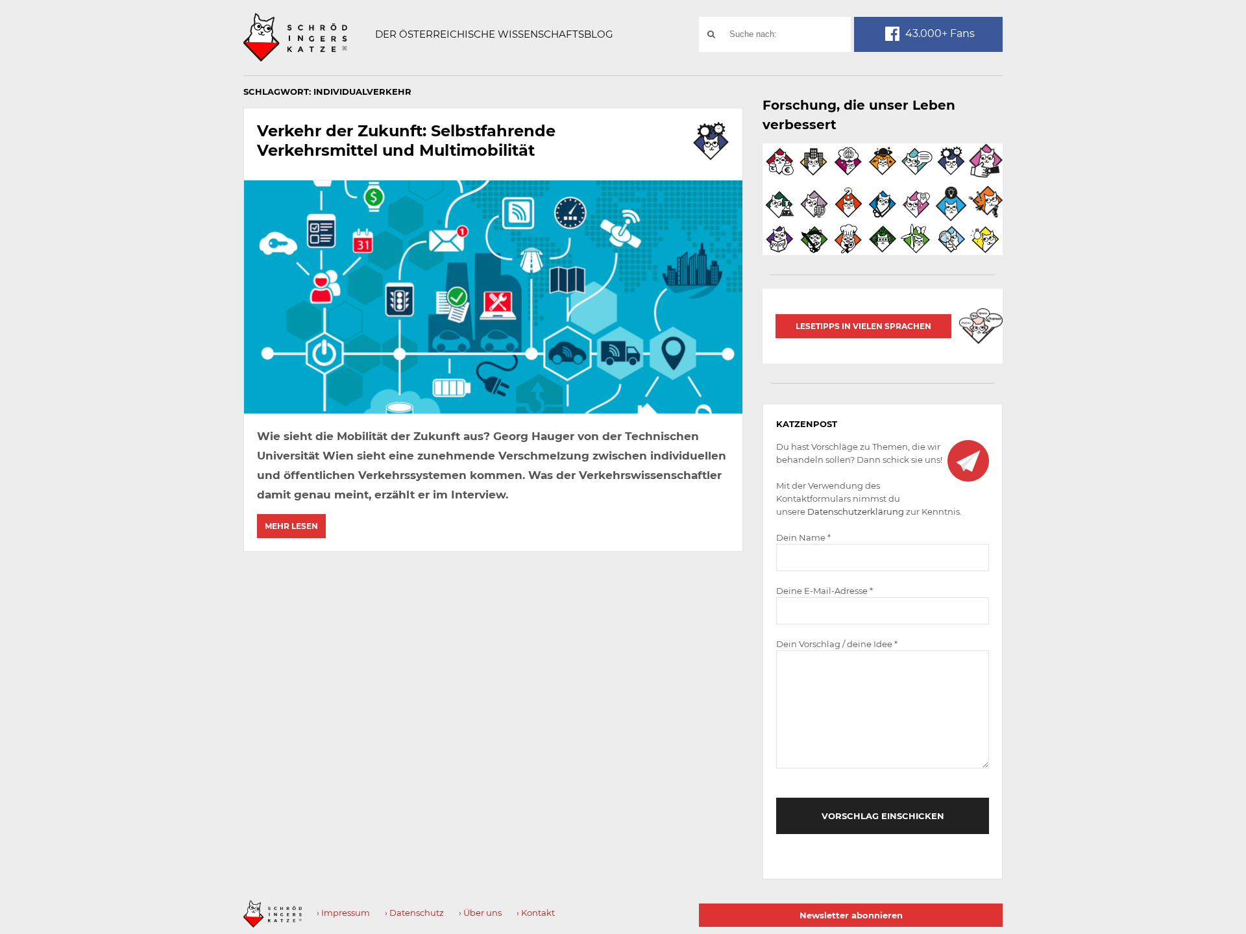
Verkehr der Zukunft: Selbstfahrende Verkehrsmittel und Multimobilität (406, 140)
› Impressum (343, 912)
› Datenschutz (414, 912)
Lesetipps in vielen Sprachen (863, 326)
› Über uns (480, 912)
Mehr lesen (291, 526)
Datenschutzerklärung (855, 511)
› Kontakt (536, 912)
